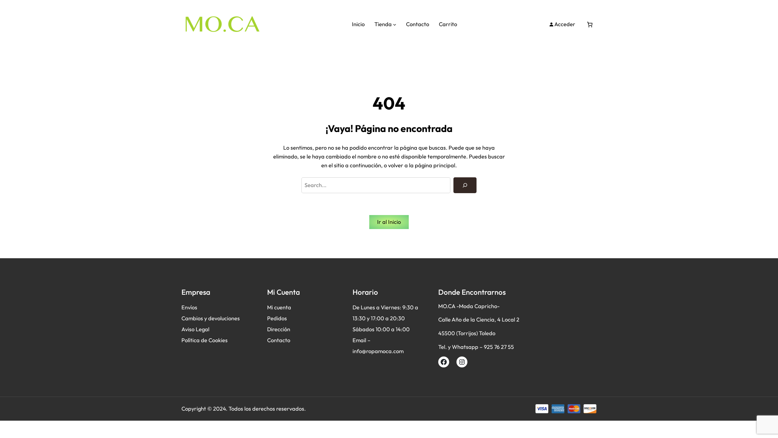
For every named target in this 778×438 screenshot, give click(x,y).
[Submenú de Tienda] (394, 24)
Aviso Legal (195, 329)
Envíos (189, 307)
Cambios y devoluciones (210, 318)
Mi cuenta (279, 307)
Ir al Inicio (389, 221)
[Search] (465, 185)
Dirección (278, 329)
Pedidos (277, 318)
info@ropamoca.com (378, 351)
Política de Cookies (204, 340)
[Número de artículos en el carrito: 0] (590, 24)
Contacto (278, 340)
